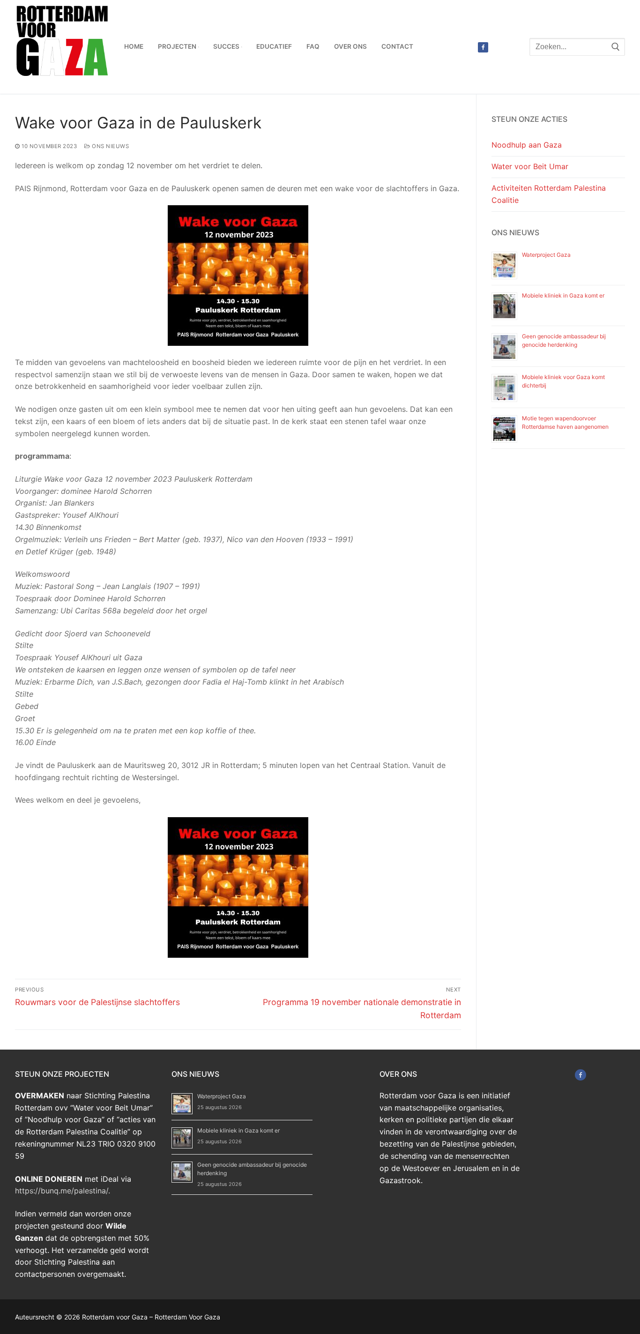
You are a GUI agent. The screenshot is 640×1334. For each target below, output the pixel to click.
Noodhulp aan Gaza (526, 144)
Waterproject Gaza (546, 254)
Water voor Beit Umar (529, 166)
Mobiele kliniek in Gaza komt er (563, 295)
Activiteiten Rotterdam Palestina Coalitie (548, 194)
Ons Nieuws (109, 146)
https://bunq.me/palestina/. (62, 1190)
